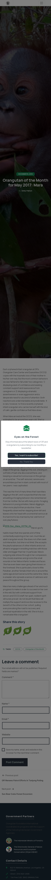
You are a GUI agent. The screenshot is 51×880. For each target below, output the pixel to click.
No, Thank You (26, 461)
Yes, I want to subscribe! (26, 455)
